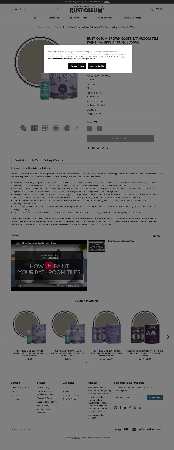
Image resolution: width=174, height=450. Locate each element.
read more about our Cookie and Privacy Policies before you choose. (86, 57)
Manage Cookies (77, 66)
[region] (88, 59)
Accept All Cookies (97, 66)
